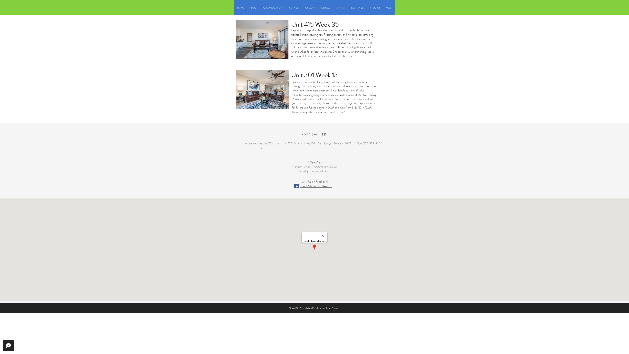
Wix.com (336, 307)
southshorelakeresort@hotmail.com (262, 145)
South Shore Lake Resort (316, 186)
